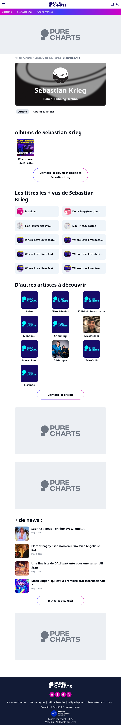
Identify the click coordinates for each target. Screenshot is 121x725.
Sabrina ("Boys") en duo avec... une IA (57, 528)
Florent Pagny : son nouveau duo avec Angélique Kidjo (65, 548)
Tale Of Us (92, 360)
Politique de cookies (56, 702)
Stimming (60, 336)
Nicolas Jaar (91, 336)
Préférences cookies (71, 707)
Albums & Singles (44, 111)
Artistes (28, 57)
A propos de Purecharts (17, 702)
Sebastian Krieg (60, 90)
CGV (110, 702)
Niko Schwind (60, 311)
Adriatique (60, 360)
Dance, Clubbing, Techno (60, 99)
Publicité (56, 707)
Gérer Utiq (45, 707)
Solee (29, 311)
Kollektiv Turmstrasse (91, 311)
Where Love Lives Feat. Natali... (25, 162)
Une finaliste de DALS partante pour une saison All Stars (67, 565)
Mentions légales (37, 702)
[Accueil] (57, 4)
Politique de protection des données (83, 702)
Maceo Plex (29, 360)
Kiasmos (29, 385)
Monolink (29, 336)
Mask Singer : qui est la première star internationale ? (68, 583)
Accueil (18, 57)
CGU (103, 702)
